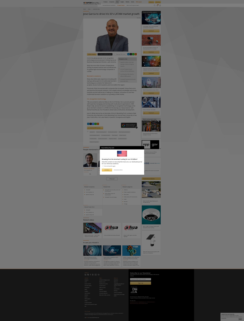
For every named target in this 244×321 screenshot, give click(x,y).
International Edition (118, 169)
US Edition (106, 170)
